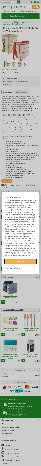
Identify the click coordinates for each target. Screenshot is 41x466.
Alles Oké (20, 261)
